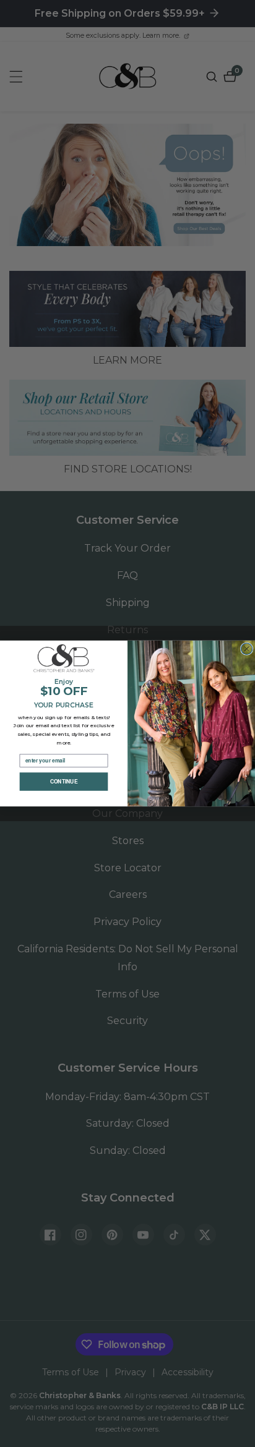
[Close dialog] (246, 648)
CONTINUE (64, 781)
